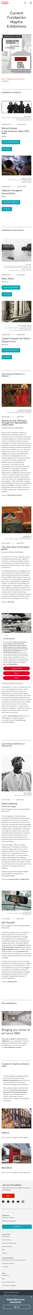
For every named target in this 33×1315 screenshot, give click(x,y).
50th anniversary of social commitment (13, 1260)
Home (3, 79)
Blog (3, 1279)
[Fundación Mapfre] (4, 2)
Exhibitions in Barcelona (9, 1221)
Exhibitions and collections (15, 79)
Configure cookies (16, 668)
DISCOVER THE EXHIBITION (11, 142)
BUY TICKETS (17, 1226)
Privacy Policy (13, 664)
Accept (16, 678)
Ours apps (5, 1266)
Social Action (6, 1236)
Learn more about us (8, 1263)
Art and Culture (6, 1240)
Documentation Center (9, 1282)
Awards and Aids (7, 1246)
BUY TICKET (7, 149)
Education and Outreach (9, 1243)
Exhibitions (5, 1215)
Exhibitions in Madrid (8, 1217)
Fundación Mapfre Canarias (11, 1292)
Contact (4, 1253)
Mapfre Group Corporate (10, 1295)
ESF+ (3, 1250)
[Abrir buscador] (25, 3)
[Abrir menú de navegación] (30, 3)
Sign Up (16, 1307)
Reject (17, 673)
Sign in (8, 1195)
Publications (5, 1275)
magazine (9, 1285)
